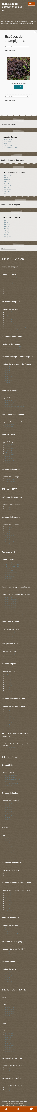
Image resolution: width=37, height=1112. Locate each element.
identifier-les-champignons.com (12, 7)
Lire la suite (18, 87)
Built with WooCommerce (20, 1105)
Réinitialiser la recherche (8, 249)
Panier (28, 1108)
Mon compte (6, 1109)
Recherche (18, 1109)
